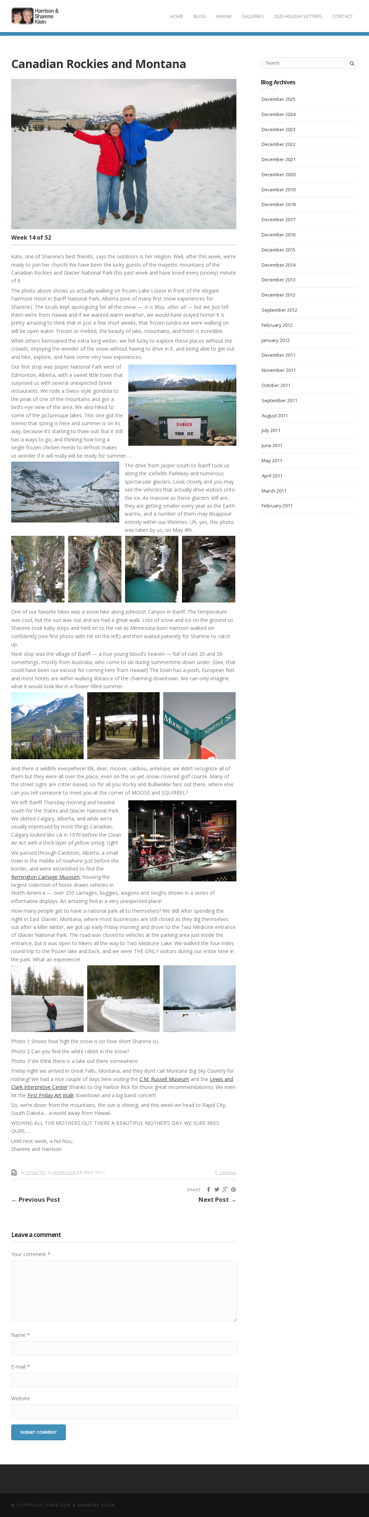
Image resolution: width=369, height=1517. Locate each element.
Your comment (30, 1254)
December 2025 (278, 99)
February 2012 (277, 325)
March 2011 (274, 491)
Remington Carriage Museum (45, 876)
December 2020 (278, 174)
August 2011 (275, 415)
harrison (65, 1172)
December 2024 (278, 114)
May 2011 (272, 460)
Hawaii (223, 16)
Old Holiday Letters (298, 16)
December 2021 (278, 159)
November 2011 (279, 370)
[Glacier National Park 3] (199, 998)
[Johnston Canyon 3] (151, 569)
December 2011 (278, 355)
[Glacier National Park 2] (123, 998)
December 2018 (278, 204)
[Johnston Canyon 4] (208, 569)
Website (20, 1398)
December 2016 (278, 234)
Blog (200, 16)
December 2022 (278, 144)
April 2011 (272, 475)
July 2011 (271, 430)
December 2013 (278, 279)
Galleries (252, 16)
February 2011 (277, 505)
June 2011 (272, 445)
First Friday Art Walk (50, 1095)
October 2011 (276, 385)
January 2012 (276, 340)
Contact (342, 16)
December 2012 (278, 295)
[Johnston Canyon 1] (38, 569)
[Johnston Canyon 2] (94, 569)
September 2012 (279, 310)
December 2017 (278, 219)
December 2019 (278, 189)
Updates (35, 1172)
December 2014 (278, 265)
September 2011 (279, 400)
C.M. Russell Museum (164, 1079)
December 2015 (278, 249)
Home (176, 16)
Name (20, 1334)
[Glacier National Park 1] (47, 998)
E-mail (20, 1366)
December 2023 (278, 129)
